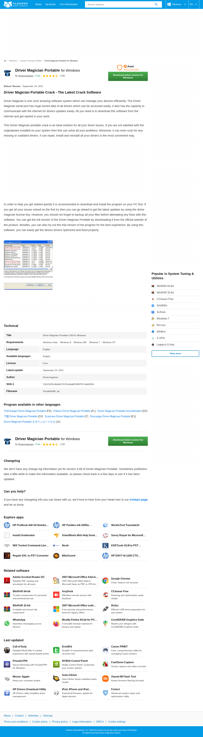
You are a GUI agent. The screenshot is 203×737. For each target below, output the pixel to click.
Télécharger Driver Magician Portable (25, 411)
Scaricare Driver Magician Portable (64, 416)
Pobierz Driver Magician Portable (72, 411)
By (24, 75)
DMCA (100, 721)
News (38, 4)
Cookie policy (40, 721)
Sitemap (47, 715)
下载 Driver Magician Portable (20, 416)
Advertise (33, 715)
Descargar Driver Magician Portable (110, 416)
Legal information (82, 721)
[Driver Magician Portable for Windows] (7, 73)
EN (191, 4)
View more (175, 353)
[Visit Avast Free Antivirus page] (128, 67)
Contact (19, 715)
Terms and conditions (16, 721)
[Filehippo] (16, 4)
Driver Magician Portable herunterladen (120, 411)
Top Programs (68, 4)
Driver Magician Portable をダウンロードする (29, 421)
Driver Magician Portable (47, 70)
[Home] (5, 60)
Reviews (51, 4)
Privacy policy (60, 721)
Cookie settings (117, 721)
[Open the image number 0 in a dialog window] (28, 265)
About (7, 715)
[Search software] (156, 4)
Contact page (139, 499)
